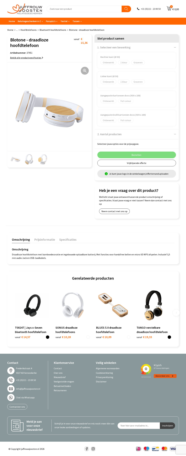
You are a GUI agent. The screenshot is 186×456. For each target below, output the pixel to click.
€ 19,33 (144, 337)
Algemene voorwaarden (107, 368)
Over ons (58, 372)
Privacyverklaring (104, 377)
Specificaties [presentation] (67, 239)
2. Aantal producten (109, 134)
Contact (58, 368)
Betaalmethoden (62, 386)
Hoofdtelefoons (28, 29)
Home (12, 21)
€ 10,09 (103, 337)
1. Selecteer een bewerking (113, 47)
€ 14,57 (22, 337)
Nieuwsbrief (60, 377)
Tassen (76, 21)
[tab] (21, 240)
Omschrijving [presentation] (21, 239)
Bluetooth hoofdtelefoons (53, 29)
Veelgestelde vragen (64, 381)
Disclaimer (101, 381)
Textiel (63, 21)
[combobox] (84, 9)
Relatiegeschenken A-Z (29, 21)
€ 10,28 (63, 337)
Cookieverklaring (104, 372)
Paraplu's (50, 21)
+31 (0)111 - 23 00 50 (151, 8)
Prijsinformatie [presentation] (44, 239)
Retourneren (60, 390)
